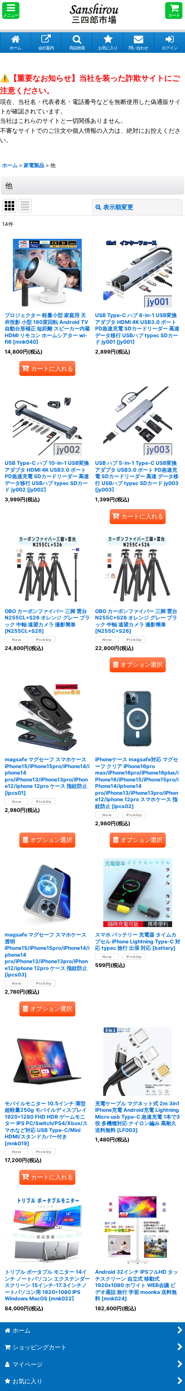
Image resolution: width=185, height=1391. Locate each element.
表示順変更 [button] (118, 206)
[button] (10, 10)
